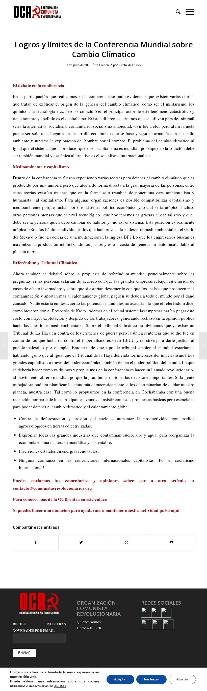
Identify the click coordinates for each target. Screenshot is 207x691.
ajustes (60, 686)
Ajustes (182, 679)
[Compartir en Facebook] (35, 542)
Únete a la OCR (89, 627)
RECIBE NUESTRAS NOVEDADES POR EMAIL (39, 627)
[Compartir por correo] (171, 542)
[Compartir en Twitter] (81, 542)
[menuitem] (175, 11)
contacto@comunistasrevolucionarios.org (52, 488)
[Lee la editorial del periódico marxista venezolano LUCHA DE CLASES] (4, 345)
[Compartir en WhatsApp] (126, 542)
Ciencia (104, 64)
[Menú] (187, 11)
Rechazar (151, 679)
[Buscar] (175, 11)
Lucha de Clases (130, 64)
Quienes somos (89, 621)
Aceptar (120, 679)
